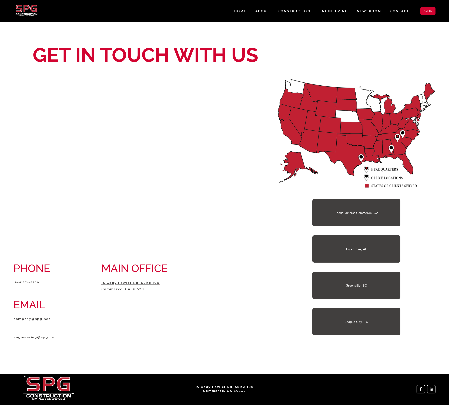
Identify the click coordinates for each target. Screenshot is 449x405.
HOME (240, 11)
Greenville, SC (356, 285)
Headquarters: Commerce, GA (356, 212)
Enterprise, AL (356, 249)
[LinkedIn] (431, 389)
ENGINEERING (333, 11)
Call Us (428, 11)
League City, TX (356, 321)
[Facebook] (421, 389)
